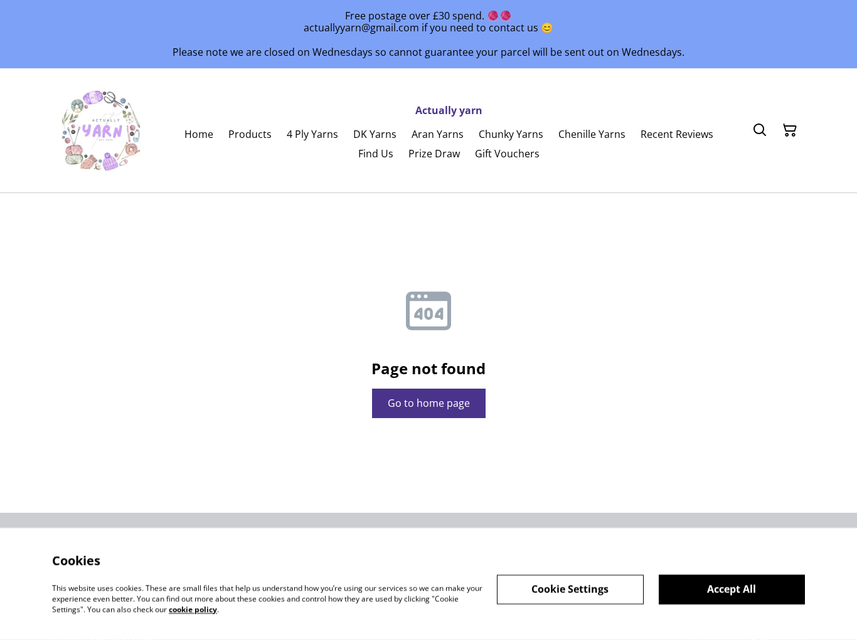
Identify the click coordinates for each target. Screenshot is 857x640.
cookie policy (193, 609)
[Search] (760, 130)
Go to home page (429, 403)
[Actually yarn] (102, 130)
